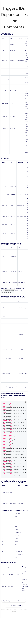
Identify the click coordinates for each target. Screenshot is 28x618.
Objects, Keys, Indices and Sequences (13, 601)
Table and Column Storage (13, 605)
